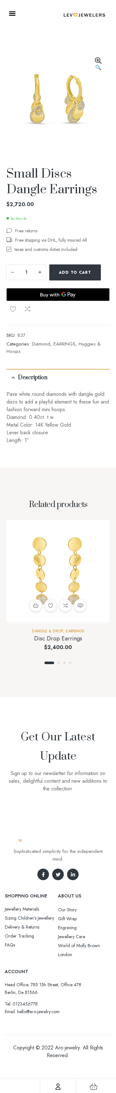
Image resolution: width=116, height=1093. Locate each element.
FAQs (10, 945)
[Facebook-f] (43, 874)
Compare (27, 309)
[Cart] (94, 1086)
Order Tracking (19, 936)
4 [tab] (70, 663)
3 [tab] (64, 663)
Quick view (80, 605)
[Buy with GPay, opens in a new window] (58, 294)
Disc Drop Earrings (58, 638)
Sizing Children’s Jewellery (29, 918)
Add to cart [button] (35, 605)
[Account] (58, 1086)
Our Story (67, 909)
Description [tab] (32, 377)
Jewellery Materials (22, 909)
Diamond (41, 343)
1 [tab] (49, 663)
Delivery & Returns (22, 927)
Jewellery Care (71, 936)
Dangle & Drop (47, 631)
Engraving (67, 927)
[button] (12, 13)
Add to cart (75, 272)
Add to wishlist (12, 309)
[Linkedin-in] (73, 874)
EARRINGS (64, 343)
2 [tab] (58, 663)
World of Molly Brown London (79, 950)
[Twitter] (58, 874)
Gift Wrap (67, 918)
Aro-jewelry (67, 1047)
